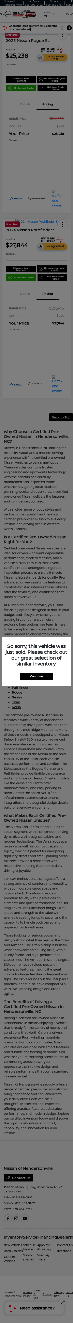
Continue (36, 676)
